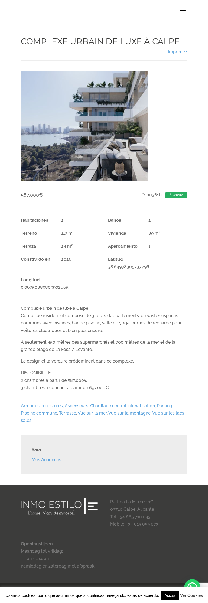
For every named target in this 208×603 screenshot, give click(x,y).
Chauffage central (108, 405)
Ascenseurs (76, 405)
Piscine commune (39, 413)
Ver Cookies (191, 595)
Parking (164, 405)
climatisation (141, 405)
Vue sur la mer (92, 413)
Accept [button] (170, 596)
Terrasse (67, 413)
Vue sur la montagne (129, 413)
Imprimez (177, 51)
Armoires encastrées (42, 405)
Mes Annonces (46, 459)
